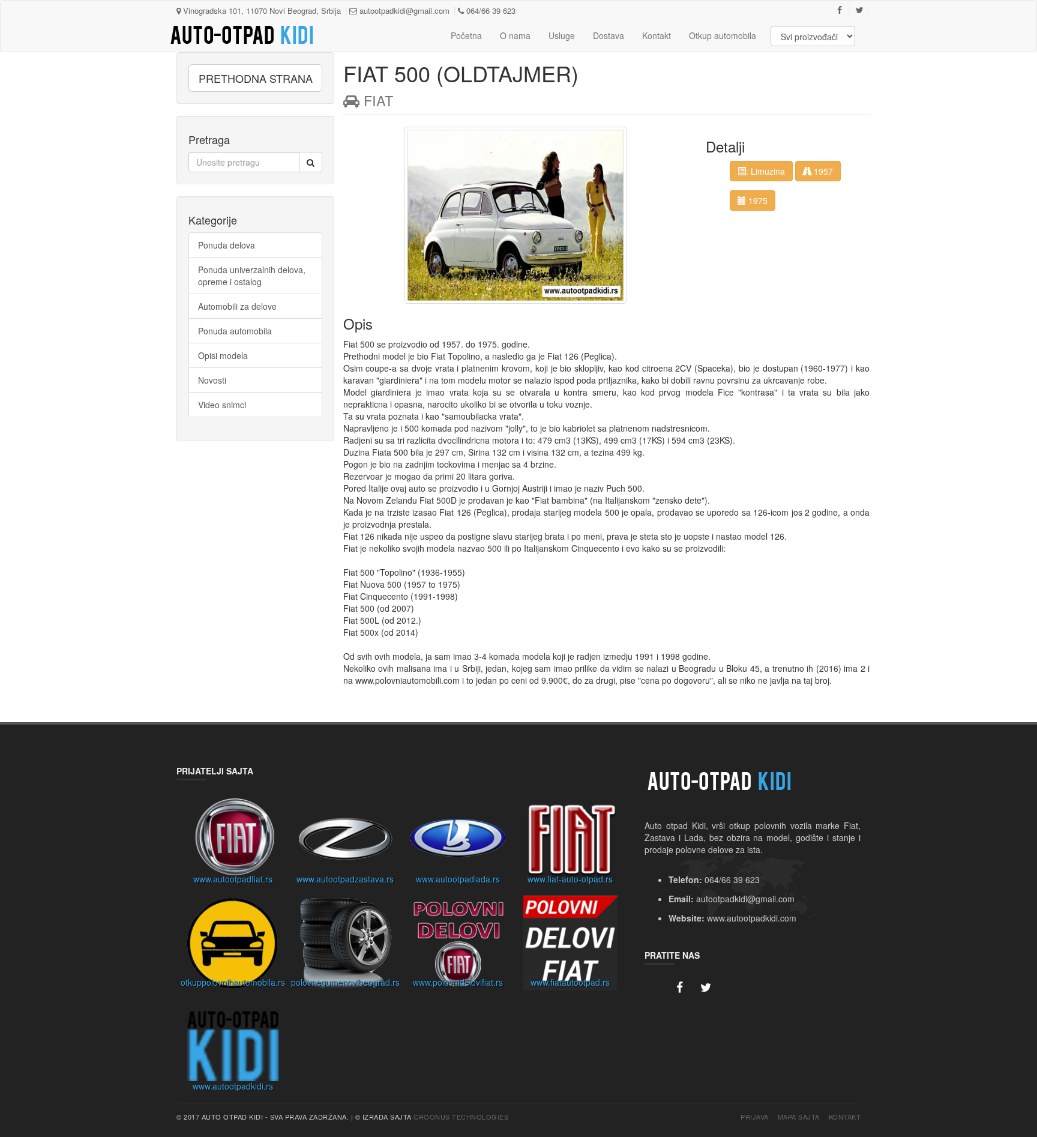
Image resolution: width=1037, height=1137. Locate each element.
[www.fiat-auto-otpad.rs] (570, 843)
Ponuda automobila (235, 331)
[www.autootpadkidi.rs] (232, 1050)
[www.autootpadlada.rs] (457, 843)
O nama (515, 35)
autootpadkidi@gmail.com (403, 10)
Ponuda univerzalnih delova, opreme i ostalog (251, 276)
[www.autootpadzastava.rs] (345, 843)
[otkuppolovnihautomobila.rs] (232, 946)
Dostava (608, 35)
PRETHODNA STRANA (256, 78)
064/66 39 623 (489, 10)
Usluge (562, 35)
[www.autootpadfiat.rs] (232, 843)
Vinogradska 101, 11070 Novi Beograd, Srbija (261, 10)
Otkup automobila (722, 35)
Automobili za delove (237, 306)
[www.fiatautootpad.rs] (570, 946)
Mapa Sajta (799, 1116)
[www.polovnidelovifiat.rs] (457, 946)
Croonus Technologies (460, 1116)
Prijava (755, 1116)
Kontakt (656, 35)
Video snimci (222, 405)
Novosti (212, 380)
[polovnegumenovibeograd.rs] (345, 946)
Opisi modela (223, 355)
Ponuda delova (226, 245)
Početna (466, 35)
